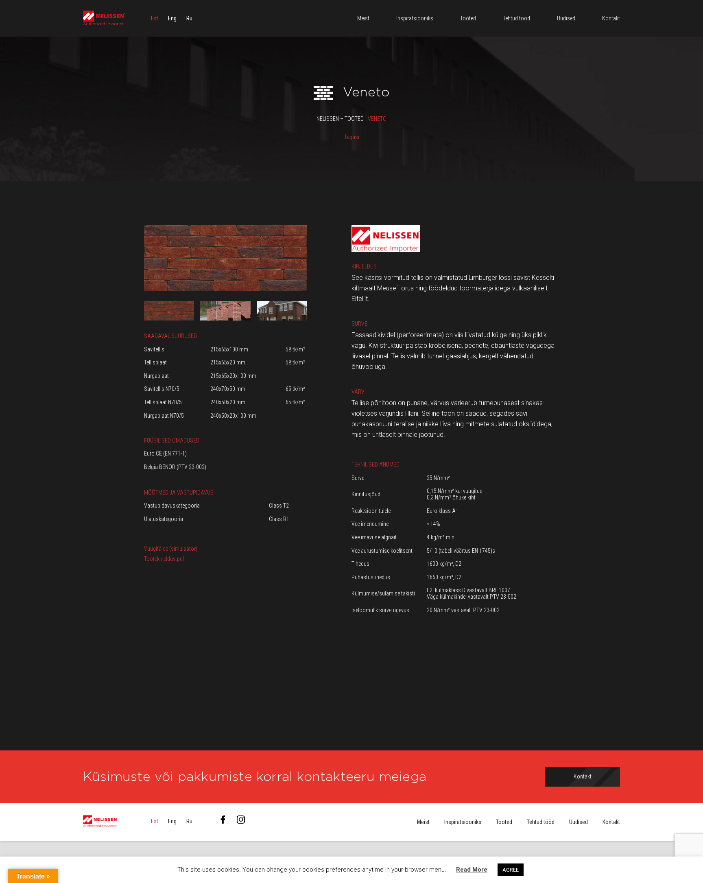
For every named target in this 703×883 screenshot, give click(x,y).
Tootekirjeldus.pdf (164, 559)
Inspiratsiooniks (462, 822)
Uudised (578, 822)
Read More (471, 869)
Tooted (504, 822)
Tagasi (351, 137)
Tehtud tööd (541, 822)
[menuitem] (154, 18)
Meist (423, 822)
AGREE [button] (510, 870)
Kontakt (611, 822)
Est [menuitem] (154, 18)
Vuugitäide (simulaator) (170, 548)
